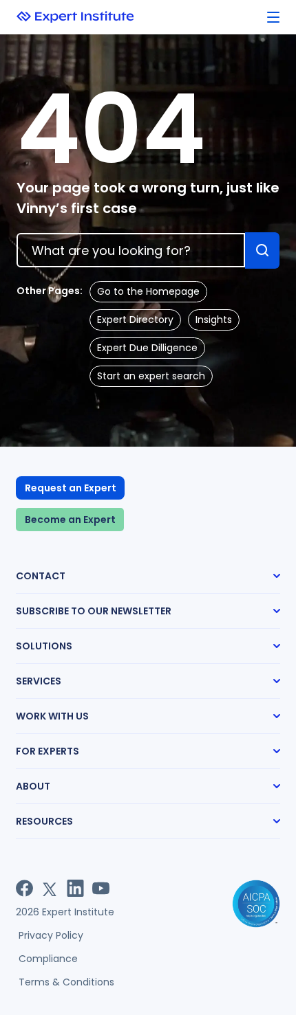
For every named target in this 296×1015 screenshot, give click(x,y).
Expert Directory (135, 319)
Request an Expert (70, 488)
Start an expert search (151, 376)
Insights (213, 319)
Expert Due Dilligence (147, 348)
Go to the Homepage (148, 291)
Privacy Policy (51, 935)
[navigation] (273, 17)
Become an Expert (70, 519)
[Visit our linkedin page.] (75, 888)
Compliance (48, 958)
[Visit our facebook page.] (24, 888)
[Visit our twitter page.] (50, 888)
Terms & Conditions (66, 982)
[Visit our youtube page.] (100, 888)
